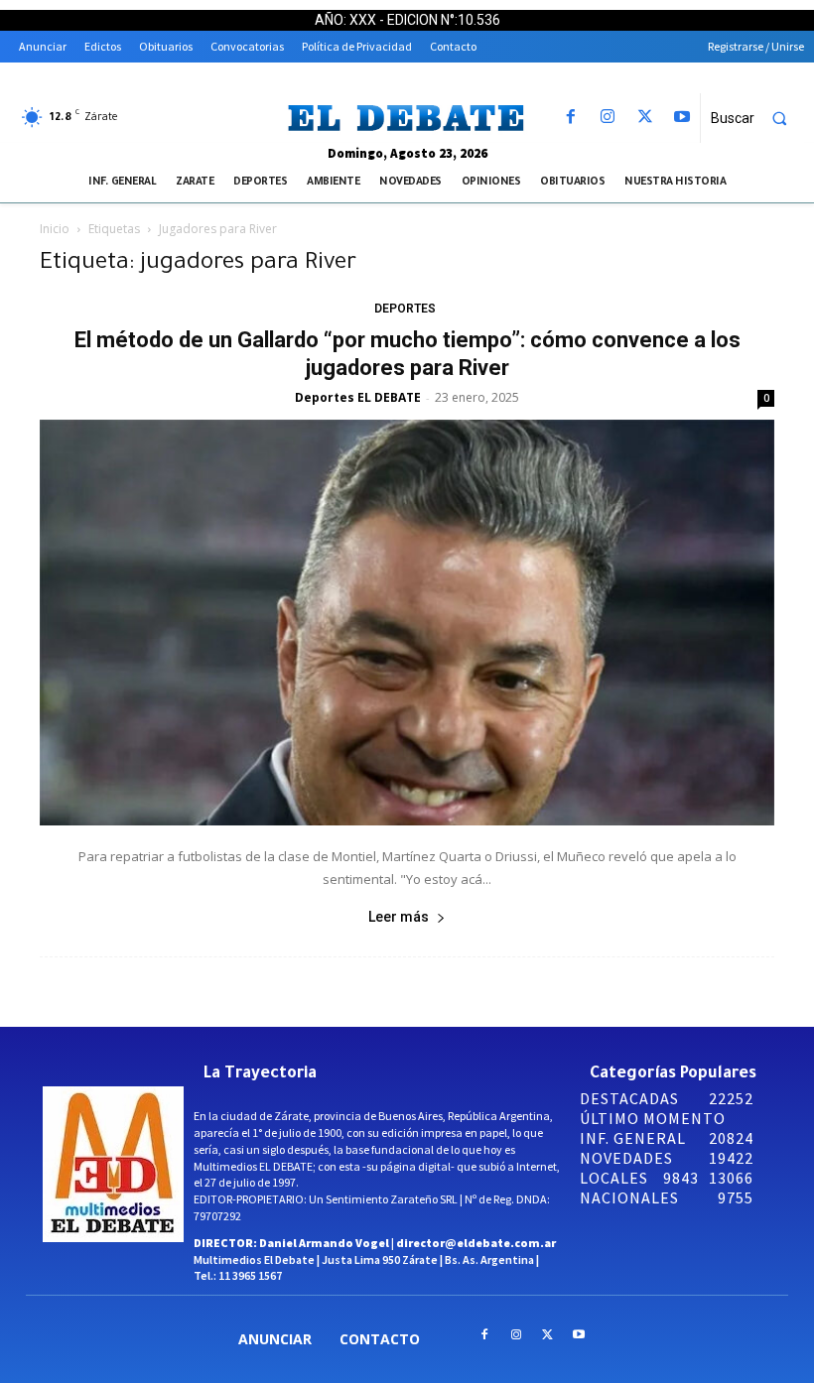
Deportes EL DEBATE (358, 397)
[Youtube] (681, 117)
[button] (757, 118)
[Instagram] (608, 117)
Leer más (398, 917)
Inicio (54, 228)
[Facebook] (571, 117)
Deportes (405, 308)
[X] (644, 117)
